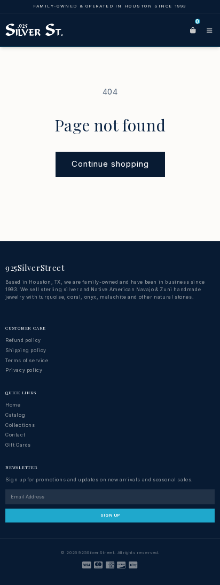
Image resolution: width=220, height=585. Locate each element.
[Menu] (209, 30)
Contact (15, 435)
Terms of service (27, 360)
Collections (20, 425)
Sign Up (110, 515)
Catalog (15, 415)
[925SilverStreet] (34, 29)
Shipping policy (25, 350)
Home (12, 405)
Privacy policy (23, 370)
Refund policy (23, 340)
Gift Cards (18, 445)
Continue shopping (110, 164)
